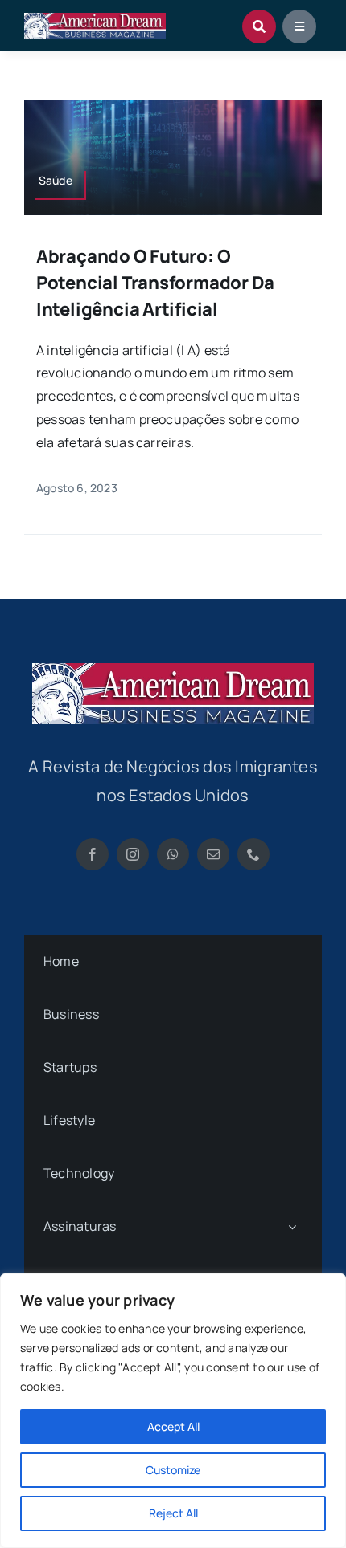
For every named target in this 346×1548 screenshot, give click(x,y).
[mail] (213, 854)
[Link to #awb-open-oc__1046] (259, 26)
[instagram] (133, 854)
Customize (173, 1469)
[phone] (253, 854)
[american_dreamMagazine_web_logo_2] (173, 669)
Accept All (173, 1426)
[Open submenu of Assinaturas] (292, 1226)
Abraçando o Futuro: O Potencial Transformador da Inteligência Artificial (155, 282)
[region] (173, 1410)
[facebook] (92, 854)
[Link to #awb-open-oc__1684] (299, 26)
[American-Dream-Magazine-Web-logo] (95, 19)
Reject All (173, 1513)
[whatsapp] (173, 854)
